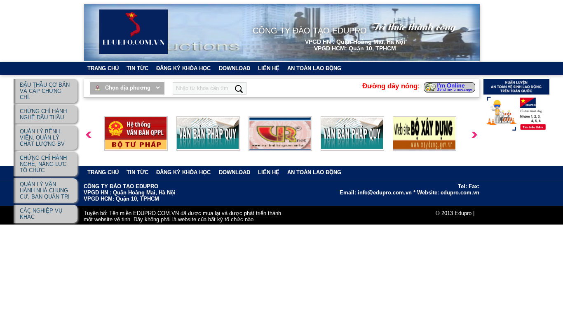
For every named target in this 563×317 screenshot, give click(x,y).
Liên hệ (268, 68)
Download (234, 68)
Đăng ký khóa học (183, 68)
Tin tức (137, 68)
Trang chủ (103, 68)
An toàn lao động (314, 68)
